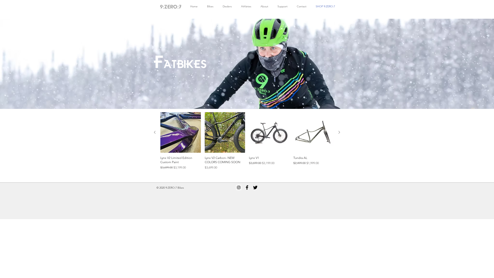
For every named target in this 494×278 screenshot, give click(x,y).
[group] (247, 141)
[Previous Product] (154, 132)
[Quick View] (180, 132)
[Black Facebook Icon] (247, 187)
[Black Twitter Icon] (255, 187)
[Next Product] (339, 132)
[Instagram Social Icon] (239, 187)
